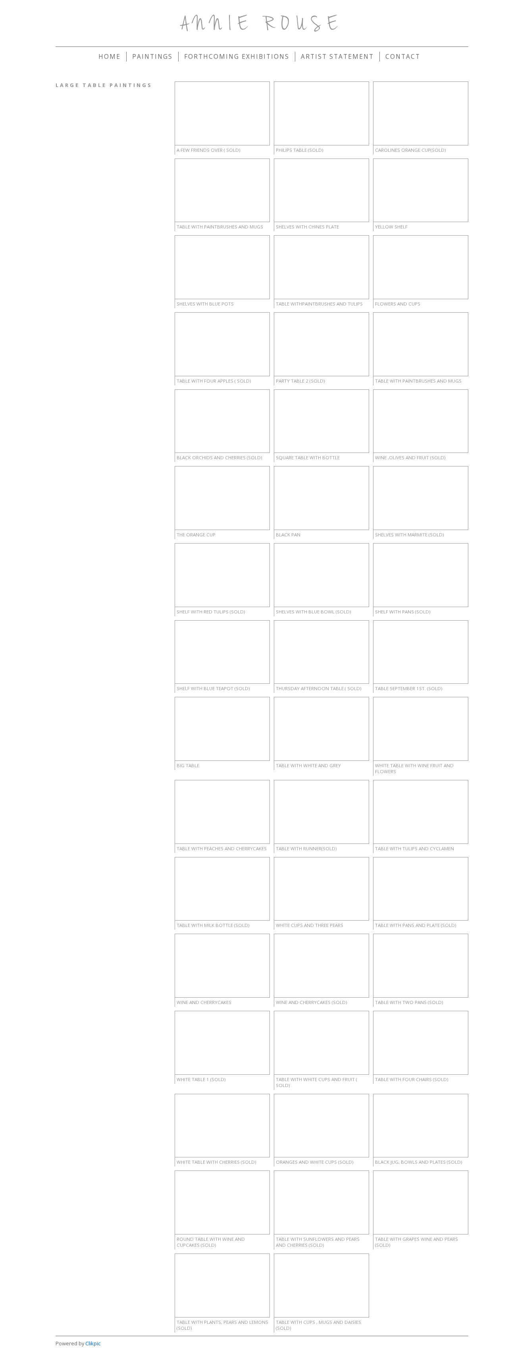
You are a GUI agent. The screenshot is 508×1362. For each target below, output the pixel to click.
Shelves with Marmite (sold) (409, 535)
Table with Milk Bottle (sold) (213, 925)
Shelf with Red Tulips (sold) (211, 612)
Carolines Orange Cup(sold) (410, 150)
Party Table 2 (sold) (300, 381)
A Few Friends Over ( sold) (208, 150)
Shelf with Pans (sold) (402, 612)
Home (109, 56)
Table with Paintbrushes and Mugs (220, 227)
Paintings (152, 56)
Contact (402, 56)
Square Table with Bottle (308, 457)
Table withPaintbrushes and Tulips (319, 304)
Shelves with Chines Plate (307, 227)
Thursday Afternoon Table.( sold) (318, 688)
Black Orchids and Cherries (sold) (219, 457)
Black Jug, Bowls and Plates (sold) (418, 1162)
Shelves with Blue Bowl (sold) (313, 612)
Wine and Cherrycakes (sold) (311, 1002)
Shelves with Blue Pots (205, 304)
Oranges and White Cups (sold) (314, 1162)
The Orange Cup (196, 535)
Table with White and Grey (308, 765)
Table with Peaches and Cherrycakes (222, 848)
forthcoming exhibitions (236, 56)
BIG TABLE (188, 765)
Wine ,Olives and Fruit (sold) (410, 457)
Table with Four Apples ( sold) (214, 381)
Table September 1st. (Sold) (408, 688)
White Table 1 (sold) (201, 1079)
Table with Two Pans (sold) (409, 1002)
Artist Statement (337, 56)
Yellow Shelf (391, 227)
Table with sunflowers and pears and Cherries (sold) (318, 1242)
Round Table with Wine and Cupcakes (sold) (211, 1242)
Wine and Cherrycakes (204, 1002)
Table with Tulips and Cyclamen (414, 848)
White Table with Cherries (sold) (216, 1162)
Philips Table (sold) (299, 150)
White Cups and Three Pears (309, 925)
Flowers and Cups (397, 304)
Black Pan (288, 535)
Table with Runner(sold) (306, 848)
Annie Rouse (262, 25)
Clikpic (92, 1343)
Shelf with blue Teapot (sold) (213, 688)
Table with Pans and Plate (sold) (415, 925)
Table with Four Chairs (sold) (411, 1079)
